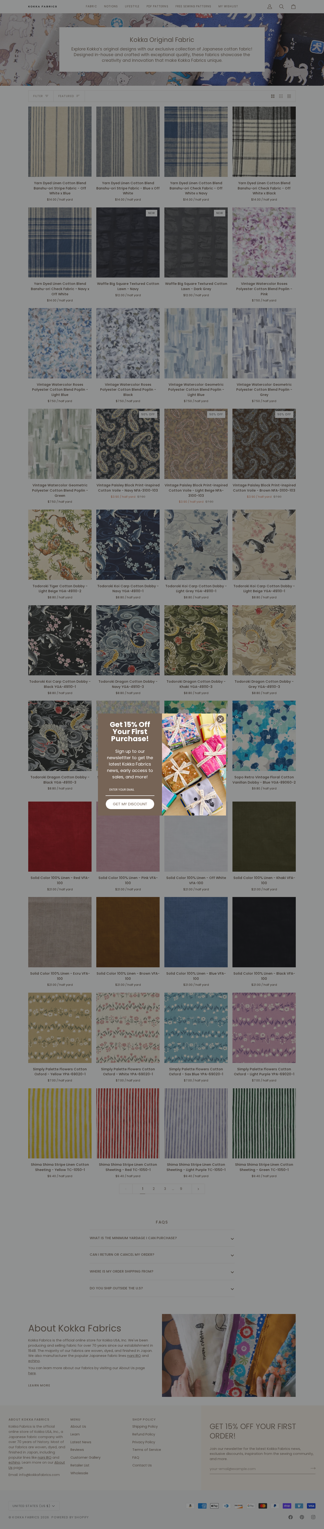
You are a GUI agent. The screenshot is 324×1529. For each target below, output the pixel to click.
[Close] (220, 719)
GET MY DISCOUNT (130, 804)
